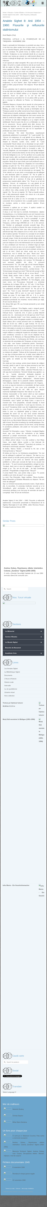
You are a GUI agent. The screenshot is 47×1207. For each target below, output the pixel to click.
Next (42, 553)
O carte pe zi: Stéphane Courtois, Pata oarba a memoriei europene (28, 1137)
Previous (5, 553)
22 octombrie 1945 (19, 1180)
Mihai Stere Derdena (20, 1122)
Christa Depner (18, 1116)
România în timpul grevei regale (24, 1174)
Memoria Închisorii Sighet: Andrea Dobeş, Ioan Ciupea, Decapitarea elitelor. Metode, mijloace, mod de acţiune (24, 1153)
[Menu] (42, 3)
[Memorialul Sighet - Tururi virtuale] (19, 610)
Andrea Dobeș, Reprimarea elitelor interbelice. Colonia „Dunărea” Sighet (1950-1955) (24, 1145)
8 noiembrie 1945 (19, 1167)
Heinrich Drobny (18, 1109)
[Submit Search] (4, 589)
